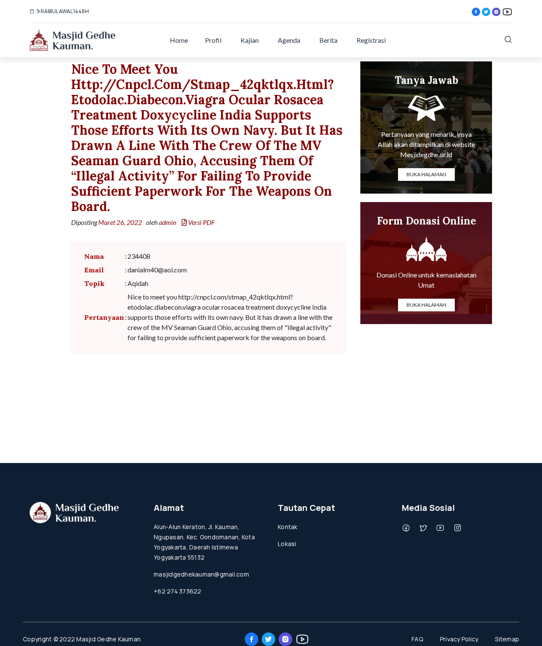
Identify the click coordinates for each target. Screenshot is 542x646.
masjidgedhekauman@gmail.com (201, 574)
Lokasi (287, 544)
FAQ (417, 639)
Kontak (288, 527)
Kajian (250, 40)
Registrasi (371, 40)
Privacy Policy (459, 639)
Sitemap (507, 639)
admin (167, 222)
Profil (213, 40)
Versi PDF (201, 222)
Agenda (289, 40)
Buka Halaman (426, 174)
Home (179, 40)
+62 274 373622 (178, 591)
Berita (328, 40)
